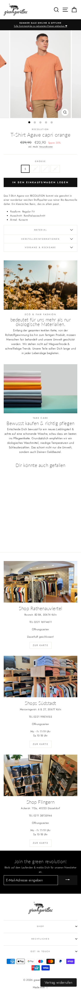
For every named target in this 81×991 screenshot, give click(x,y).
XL (55, 169)
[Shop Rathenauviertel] (40, 582)
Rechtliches (40, 938)
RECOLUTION (40, 129)
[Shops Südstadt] (40, 676)
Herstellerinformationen (40, 238)
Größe (40, 161)
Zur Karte (40, 645)
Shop (40, 926)
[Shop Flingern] (40, 775)
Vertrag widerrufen (58, 982)
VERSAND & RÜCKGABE (40, 247)
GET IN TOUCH (40, 951)
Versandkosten (46, 146)
